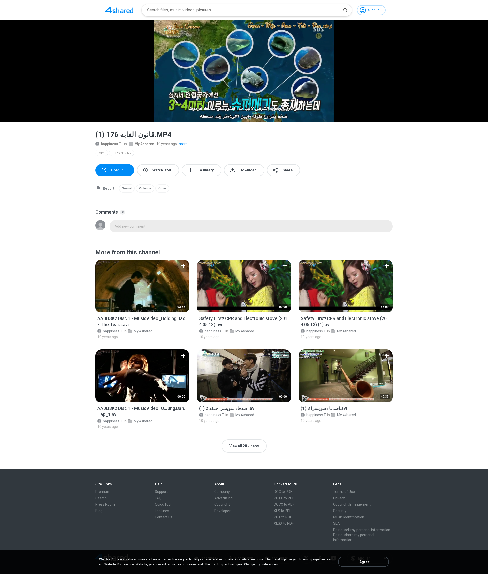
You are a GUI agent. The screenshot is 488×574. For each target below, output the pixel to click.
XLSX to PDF (284, 523)
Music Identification (348, 517)
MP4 (102, 153)
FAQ (158, 498)
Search (101, 498)
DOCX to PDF (284, 504)
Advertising (223, 498)
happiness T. (111, 144)
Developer (222, 511)
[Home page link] (119, 10)
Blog (98, 511)
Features (162, 511)
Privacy (339, 498)
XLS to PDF (282, 511)
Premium (102, 492)
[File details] (142, 286)
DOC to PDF (283, 492)
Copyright (222, 504)
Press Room (105, 504)
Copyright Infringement (352, 504)
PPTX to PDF (284, 498)
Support (161, 492)
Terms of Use (344, 492)
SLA (336, 523)
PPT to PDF (283, 517)
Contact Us (163, 517)
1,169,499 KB (121, 153)
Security (339, 511)
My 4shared (144, 144)
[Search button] (345, 10)
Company (222, 492)
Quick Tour (163, 504)
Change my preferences (261, 564)
